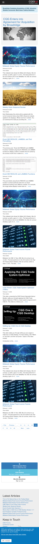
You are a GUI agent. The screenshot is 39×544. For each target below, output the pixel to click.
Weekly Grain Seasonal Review (14, 107)
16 (36, 425)
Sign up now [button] (19, 480)
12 (21, 425)
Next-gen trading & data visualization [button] (19, 473)
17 (3, 428)
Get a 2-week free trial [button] (19, 467)
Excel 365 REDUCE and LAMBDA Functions (19, 174)
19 (11, 428)
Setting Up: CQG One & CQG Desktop (17, 326)
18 (7, 428)
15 (32, 425)
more (17, 78)
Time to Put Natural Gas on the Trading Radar (16, 499)
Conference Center (8, 524)
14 (28, 425)
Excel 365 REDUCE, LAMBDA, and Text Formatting (17, 140)
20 (15, 428)
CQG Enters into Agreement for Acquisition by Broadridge (19, 22)
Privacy (19, 526)
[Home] (33, 2)
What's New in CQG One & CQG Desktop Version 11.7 (18, 510)
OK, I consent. (6, 541)
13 (25, 425)
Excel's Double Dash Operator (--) (12, 508)
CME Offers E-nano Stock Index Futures (14, 504)
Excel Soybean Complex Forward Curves (14, 512)
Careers (5, 526)
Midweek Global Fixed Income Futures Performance (16, 250)
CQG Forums (6, 523)
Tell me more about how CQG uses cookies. (13, 534)
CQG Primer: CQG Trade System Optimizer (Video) (18, 288)
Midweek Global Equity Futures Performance (19, 66)
